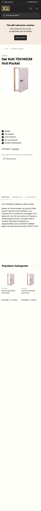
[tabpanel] (20, 215)
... (2, 48)
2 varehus (15, 149)
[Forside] (6, 8)
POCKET (5, 55)
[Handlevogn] (30, 8)
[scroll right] (37, 266)
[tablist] (20, 197)
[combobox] (20, 15)
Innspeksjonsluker (17, 48)
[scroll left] (33, 266)
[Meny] (37, 8)
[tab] (6, 197)
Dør (7, 48)
